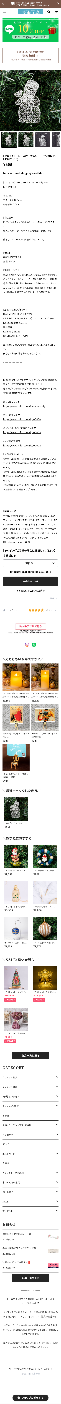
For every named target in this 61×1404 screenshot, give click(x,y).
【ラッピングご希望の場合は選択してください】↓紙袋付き (29, 553)
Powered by (27, 1374)
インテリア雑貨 (10, 1087)
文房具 (6, 1163)
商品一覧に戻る (30, 1055)
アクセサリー (9, 1134)
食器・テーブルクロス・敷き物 (17, 1125)
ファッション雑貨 (11, 1106)
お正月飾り (8, 1192)
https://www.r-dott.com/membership (24, 406)
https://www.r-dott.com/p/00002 (22, 445)
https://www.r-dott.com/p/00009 (22, 432)
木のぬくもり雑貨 (11, 1182)
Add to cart (30, 581)
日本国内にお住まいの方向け (30, 590)
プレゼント (8, 1211)
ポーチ (6, 1144)
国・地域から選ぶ (11, 1096)
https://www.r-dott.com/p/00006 (22, 419)
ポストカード (9, 1154)
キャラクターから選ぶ (13, 1173)
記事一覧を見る (30, 1278)
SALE (6, 1201)
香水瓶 (6, 1115)
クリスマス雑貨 (10, 1077)
